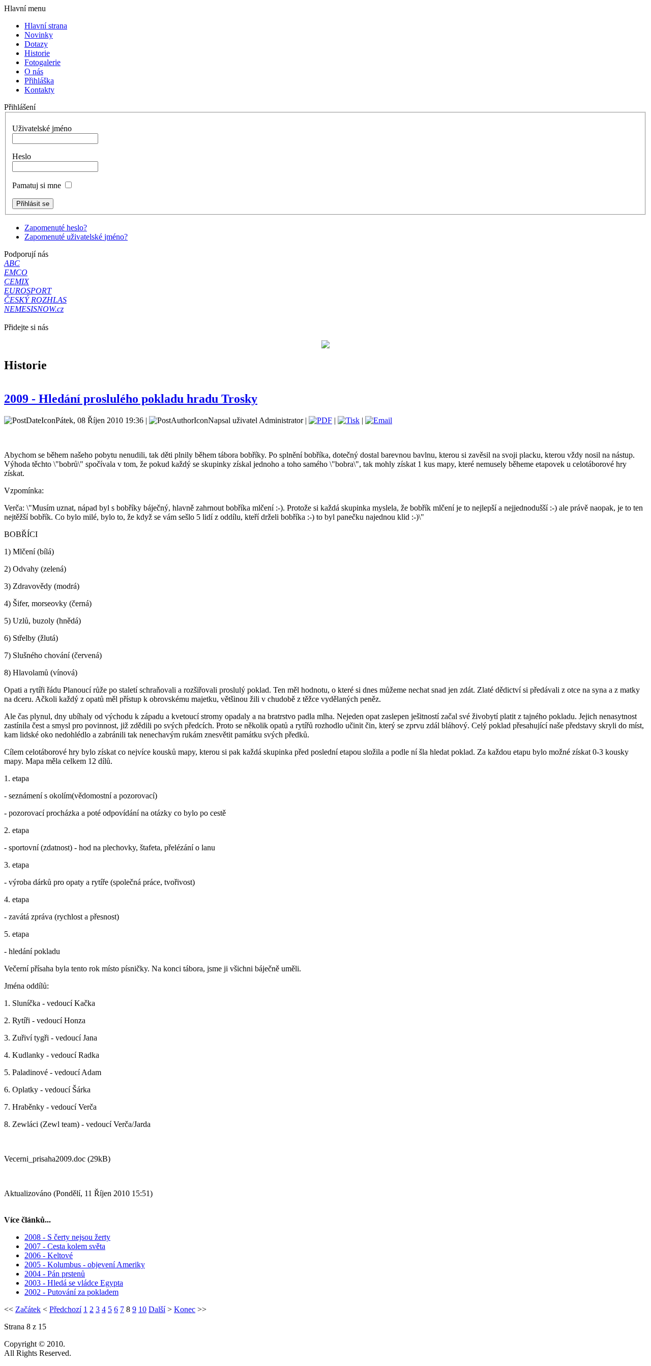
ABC (12, 263)
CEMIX (16, 281)
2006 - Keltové (48, 1255)
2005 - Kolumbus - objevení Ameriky (84, 1264)
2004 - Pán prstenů (54, 1273)
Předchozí (65, 1309)
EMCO (15, 272)
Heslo (21, 156)
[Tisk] (349, 420)
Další (157, 1309)
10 (142, 1309)
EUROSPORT (27, 290)
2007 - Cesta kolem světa (64, 1246)
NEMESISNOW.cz (34, 309)
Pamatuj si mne (36, 185)
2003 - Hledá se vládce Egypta (73, 1283)
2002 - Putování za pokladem (71, 1292)
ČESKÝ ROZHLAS (35, 299)
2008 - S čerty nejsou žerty (67, 1237)
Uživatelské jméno (42, 128)
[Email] (378, 420)
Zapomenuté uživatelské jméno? (76, 236)
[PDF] (320, 420)
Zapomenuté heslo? (55, 227)
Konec (184, 1309)
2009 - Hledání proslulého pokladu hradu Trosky (130, 398)
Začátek (28, 1309)
